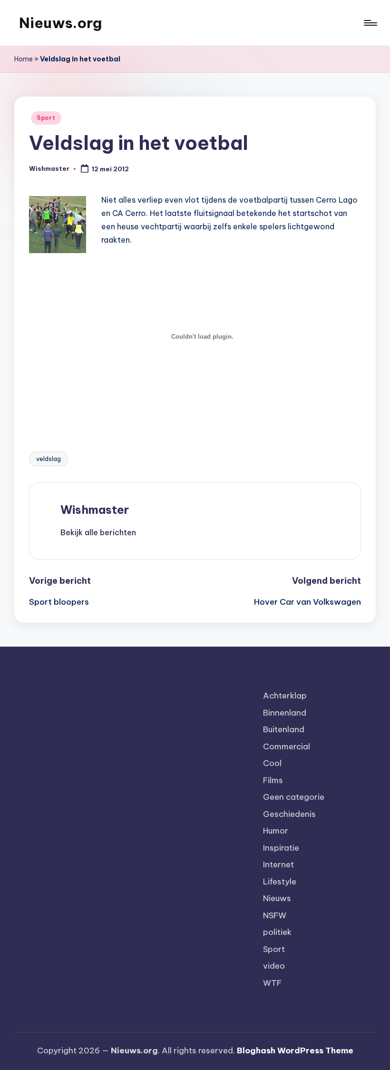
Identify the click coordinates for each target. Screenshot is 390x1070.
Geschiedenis (289, 814)
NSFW (274, 915)
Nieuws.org (60, 23)
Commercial (286, 746)
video (274, 966)
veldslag (48, 458)
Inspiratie (281, 848)
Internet (278, 864)
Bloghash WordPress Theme (295, 1050)
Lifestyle (279, 881)
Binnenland (284, 712)
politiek (277, 932)
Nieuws (277, 898)
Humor (275, 830)
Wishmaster (94, 509)
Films (273, 780)
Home (23, 59)
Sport (46, 117)
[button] (98, 532)
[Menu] (370, 23)
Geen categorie (293, 797)
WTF (272, 983)
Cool (272, 763)
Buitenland (283, 729)
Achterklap (285, 695)
